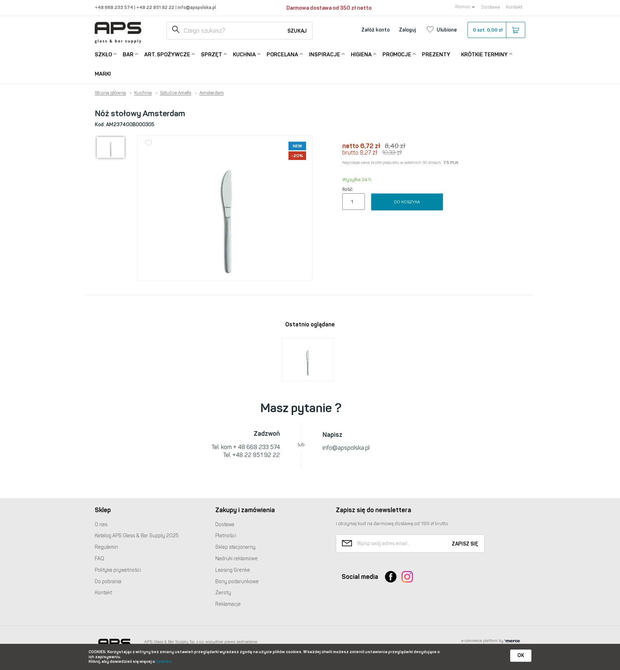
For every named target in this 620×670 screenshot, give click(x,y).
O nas (101, 525)
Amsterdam (211, 92)
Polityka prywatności (118, 570)
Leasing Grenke (232, 570)
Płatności (225, 536)
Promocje (396, 54)
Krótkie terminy (484, 54)
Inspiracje (324, 54)
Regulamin (106, 547)
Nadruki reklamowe (236, 559)
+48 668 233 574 (114, 7)
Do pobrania (108, 582)
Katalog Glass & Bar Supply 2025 (137, 536)
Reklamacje (228, 604)
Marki (103, 74)
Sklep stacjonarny (235, 547)
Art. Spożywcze (167, 54)
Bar (128, 54)
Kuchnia (244, 54)
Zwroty (223, 593)
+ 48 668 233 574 (256, 447)
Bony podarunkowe (237, 582)
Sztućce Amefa (175, 92)
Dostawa (491, 7)
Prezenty (436, 54)
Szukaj (297, 31)
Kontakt (514, 7)
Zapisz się (465, 544)
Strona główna (110, 92)
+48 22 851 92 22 (155, 7)
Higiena (361, 54)
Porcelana (282, 54)
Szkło (103, 54)
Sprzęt (211, 54)
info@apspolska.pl (196, 7)
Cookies (164, 661)
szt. (488, 30)
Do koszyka (407, 201)
